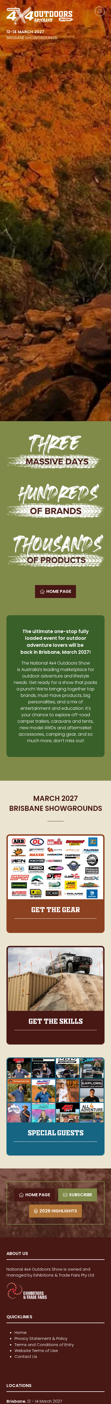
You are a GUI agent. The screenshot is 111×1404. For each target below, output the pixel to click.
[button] (100, 11)
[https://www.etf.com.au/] (26, 1298)
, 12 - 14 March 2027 (34, 1401)
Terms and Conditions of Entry (44, 1344)
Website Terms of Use (36, 1350)
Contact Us (26, 1356)
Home (21, 1332)
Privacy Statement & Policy (41, 1338)
